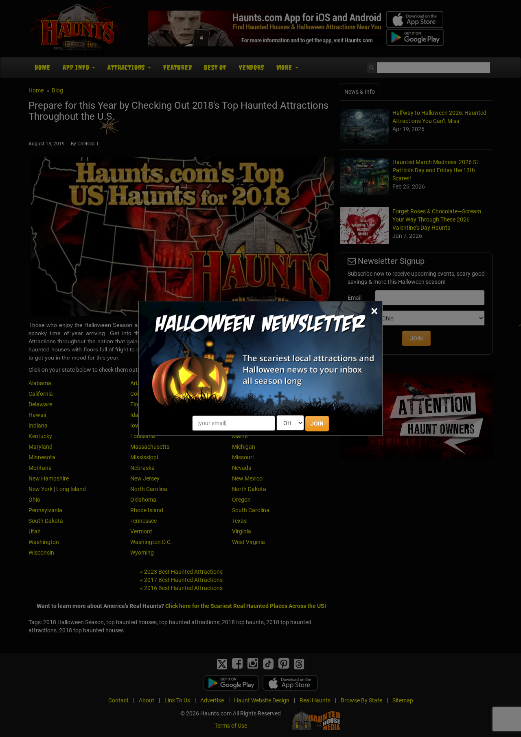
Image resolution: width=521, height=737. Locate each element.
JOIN (317, 424)
